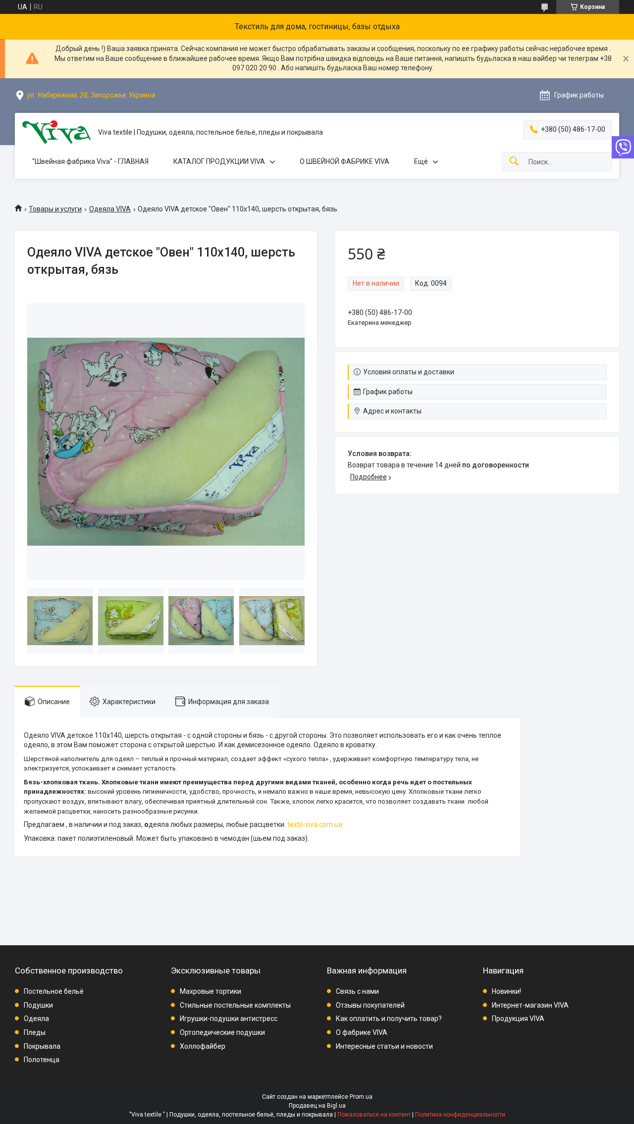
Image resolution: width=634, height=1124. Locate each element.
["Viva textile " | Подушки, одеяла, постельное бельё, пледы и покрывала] (56, 132)
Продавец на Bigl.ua (317, 1105)
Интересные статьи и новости (384, 1046)
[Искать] (514, 161)
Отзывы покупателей (370, 1005)
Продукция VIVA (518, 1018)
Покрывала (42, 1046)
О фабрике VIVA (361, 1032)
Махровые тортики (210, 991)
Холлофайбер (202, 1046)
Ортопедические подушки (222, 1032)
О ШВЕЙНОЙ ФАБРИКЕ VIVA (344, 161)
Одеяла (36, 1018)
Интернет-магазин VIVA (530, 1005)
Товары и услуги (55, 209)
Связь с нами (357, 991)
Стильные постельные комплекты (235, 1005)
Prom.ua (361, 1096)
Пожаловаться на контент (374, 1114)
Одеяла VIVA (110, 209)
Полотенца (41, 1060)
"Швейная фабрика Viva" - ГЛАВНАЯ (90, 161)
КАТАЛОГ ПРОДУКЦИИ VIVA (219, 161)
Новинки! (506, 991)
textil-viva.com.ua (314, 824)
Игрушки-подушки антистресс (228, 1018)
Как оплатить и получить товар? (389, 1018)
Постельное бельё (54, 991)
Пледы (35, 1032)
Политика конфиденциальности (460, 1114)
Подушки (38, 1005)
